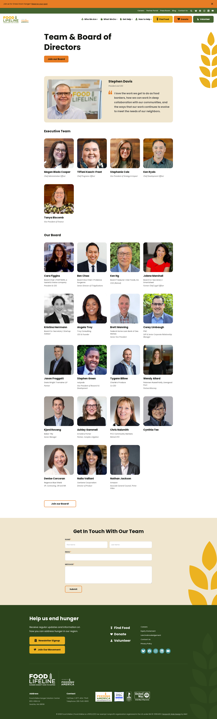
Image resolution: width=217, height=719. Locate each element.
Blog (174, 11)
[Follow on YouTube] (213, 10)
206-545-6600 (82, 701)
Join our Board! (60, 503)
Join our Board (56, 59)
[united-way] (142, 699)
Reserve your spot (39, 4)
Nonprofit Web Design (171, 714)
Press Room (165, 11)
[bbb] (129, 700)
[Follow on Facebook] (200, 11)
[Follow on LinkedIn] (208, 11)
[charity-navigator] (119, 700)
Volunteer (122, 641)
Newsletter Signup (49, 640)
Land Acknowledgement (151, 635)
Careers (141, 11)
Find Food (122, 628)
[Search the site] (191, 10)
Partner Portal (152, 11)
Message (69, 564)
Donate (120, 634)
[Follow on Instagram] (204, 11)
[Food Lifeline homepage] (12, 19)
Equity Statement (148, 631)
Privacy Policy (146, 643)
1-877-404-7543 (81, 698)
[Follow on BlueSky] (196, 11)
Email (68, 552)
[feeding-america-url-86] (103, 700)
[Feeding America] (25, 19)
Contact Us (183, 11)
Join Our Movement (49, 649)
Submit (73, 589)
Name (68, 539)
